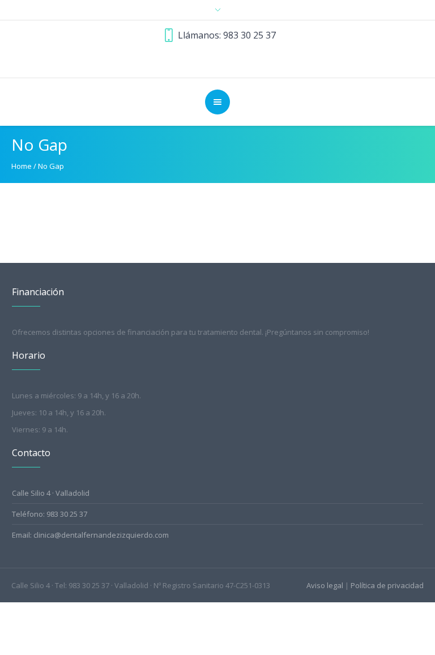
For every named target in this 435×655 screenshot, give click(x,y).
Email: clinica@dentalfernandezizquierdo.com (90, 535)
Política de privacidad (387, 585)
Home (21, 166)
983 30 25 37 (249, 35)
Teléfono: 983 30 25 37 (49, 514)
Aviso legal (324, 585)
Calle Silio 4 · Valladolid (50, 493)
